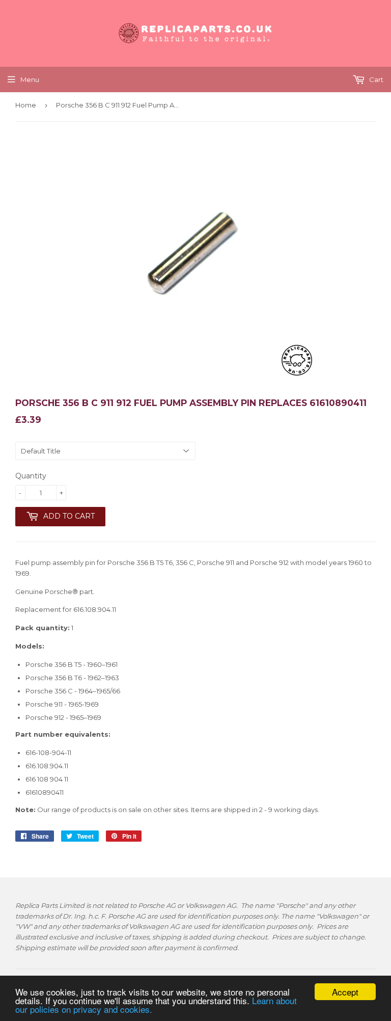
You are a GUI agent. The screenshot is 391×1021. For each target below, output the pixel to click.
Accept (345, 991)
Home (25, 105)
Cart (375, 79)
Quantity (30, 475)
